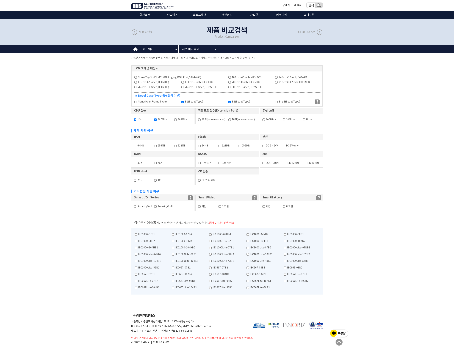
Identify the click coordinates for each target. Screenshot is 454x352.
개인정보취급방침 (140, 342)
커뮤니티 (281, 14)
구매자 (286, 5)
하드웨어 (172, 14)
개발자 (298, 5)
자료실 (254, 14)
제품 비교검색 (190, 49)
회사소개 (145, 14)
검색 (314, 5)
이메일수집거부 (161, 342)
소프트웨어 (199, 14)
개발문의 (227, 14)
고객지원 (309, 14)
